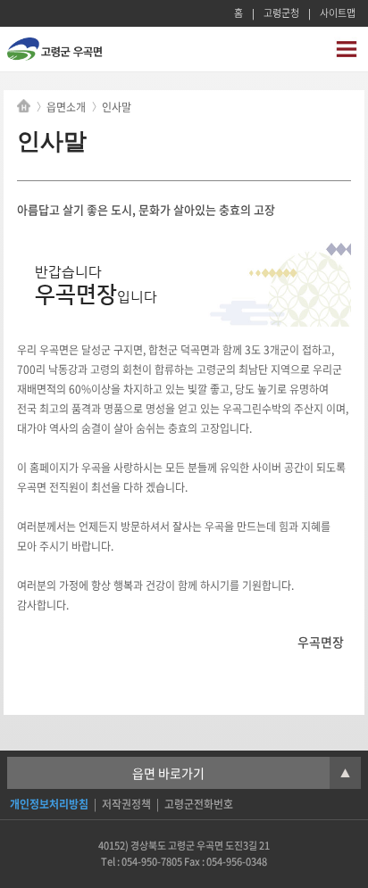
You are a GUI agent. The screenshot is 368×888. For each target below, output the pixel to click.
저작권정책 (126, 804)
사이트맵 (337, 13)
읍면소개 (66, 107)
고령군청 (281, 13)
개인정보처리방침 (49, 804)
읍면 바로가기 (241, 773)
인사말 (116, 107)
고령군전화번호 (198, 804)
